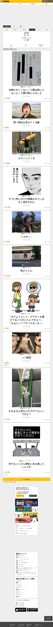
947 (7, 128)
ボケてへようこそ (33, 495)
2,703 (8, 207)
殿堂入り (11, 625)
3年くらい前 (47, 276)
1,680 (8, 163)
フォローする (20, 604)
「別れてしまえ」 (21, 560)
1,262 (8, 98)
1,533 (8, 276)
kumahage (20, 585)
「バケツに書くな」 (21, 566)
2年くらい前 (47, 127)
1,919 (8, 242)
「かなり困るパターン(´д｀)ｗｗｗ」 (24, 570)
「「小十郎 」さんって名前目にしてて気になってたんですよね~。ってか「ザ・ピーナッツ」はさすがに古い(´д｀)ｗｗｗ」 (27, 573)
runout (19, 591)
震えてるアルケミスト (22, 589)
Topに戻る (48, 618)
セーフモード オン (20, 495)
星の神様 (7, 26)
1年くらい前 (47, 98)
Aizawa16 (11, 482)
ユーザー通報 (26, 39)
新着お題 (27, 625)
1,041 (8, 419)
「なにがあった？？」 (22, 564)
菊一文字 (19, 596)
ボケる (19, 3)
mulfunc (19, 587)
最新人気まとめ (21, 625)
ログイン (50, 1)
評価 (15, 482)
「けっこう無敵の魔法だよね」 (23, 562)
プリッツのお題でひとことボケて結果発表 (24, 528)
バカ (6, 474)
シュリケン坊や (20, 592)
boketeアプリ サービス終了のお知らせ (23, 525)
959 (7, 363)
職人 (47, 3)
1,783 (8, 472)
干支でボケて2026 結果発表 (21, 533)
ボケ (14, 26)
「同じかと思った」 (21, 555)
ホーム (6, 3)
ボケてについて (37, 625)
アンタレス (20, 584)
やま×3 (19, 594)
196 (7, 328)
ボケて (6, 365)
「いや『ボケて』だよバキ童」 (23, 559)
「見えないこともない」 (22, 557)
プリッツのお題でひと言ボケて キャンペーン (24, 530)
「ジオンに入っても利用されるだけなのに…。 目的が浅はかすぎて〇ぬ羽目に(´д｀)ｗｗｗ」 (27, 568)
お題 (21, 26)
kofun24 (19, 580)
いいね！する (20, 602)
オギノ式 (19, 582)
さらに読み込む (26, 479)
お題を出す (33, 3)
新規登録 (45, 1)
